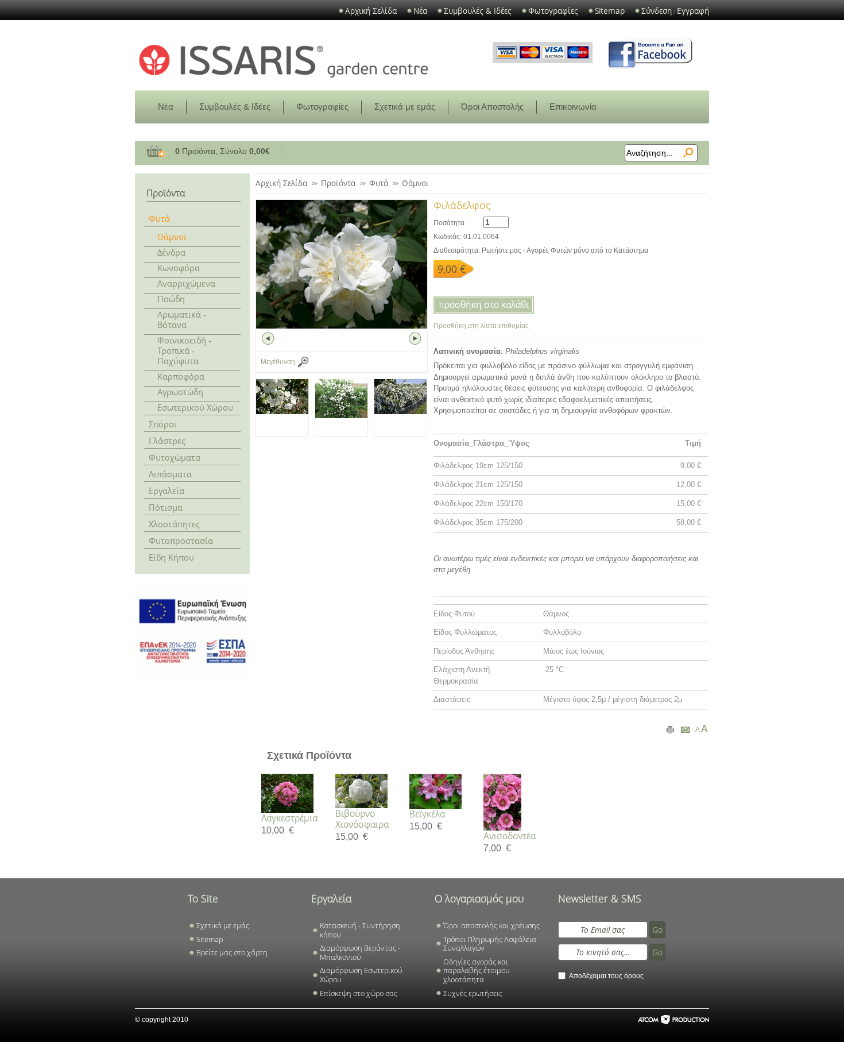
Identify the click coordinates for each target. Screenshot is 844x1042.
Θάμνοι (172, 236)
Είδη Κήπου (171, 557)
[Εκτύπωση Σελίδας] (670, 729)
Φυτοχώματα (174, 457)
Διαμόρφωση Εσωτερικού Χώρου (361, 975)
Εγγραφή (693, 11)
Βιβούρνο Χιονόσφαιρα (362, 819)
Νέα (420, 11)
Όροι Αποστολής (492, 106)
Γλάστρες (167, 440)
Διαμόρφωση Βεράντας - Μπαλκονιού (360, 953)
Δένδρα (171, 252)
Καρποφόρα (180, 376)
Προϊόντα (338, 182)
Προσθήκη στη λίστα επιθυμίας (481, 326)
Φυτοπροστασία (181, 540)
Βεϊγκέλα (427, 814)
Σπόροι (163, 424)
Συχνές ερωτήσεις (472, 993)
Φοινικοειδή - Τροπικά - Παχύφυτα (184, 350)
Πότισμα (166, 507)
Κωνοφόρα (178, 268)
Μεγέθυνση (278, 362)
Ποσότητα (448, 223)
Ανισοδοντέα (509, 835)
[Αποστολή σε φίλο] (685, 729)
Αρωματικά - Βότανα (181, 319)
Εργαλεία (166, 490)
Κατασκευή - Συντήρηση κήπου (360, 930)
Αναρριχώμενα (186, 283)
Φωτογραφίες (553, 11)
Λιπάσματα (170, 474)
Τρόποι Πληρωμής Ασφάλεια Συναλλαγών (489, 944)
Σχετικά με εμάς (404, 106)
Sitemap (610, 11)
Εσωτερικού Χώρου (195, 407)
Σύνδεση (656, 11)
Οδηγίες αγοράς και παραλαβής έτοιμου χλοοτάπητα (476, 971)
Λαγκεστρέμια (289, 818)
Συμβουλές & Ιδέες (478, 11)
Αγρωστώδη (180, 392)
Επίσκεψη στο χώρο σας (358, 993)
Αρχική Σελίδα (371, 11)
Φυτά (159, 218)
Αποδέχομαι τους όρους (606, 976)
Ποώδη (171, 299)
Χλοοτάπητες (174, 524)
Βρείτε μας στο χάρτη (232, 953)
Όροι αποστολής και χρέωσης (491, 926)
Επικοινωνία (573, 106)
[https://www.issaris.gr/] (283, 60)
